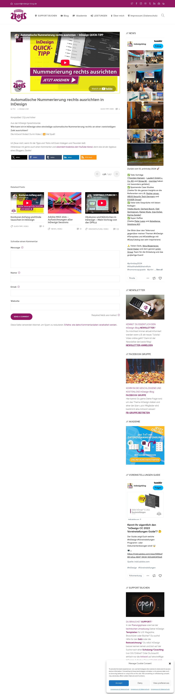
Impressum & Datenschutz (120, 689)
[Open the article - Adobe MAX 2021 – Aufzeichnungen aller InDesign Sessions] (64, 203)
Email (14, 287)
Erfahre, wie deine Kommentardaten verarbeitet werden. (90, 325)
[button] (170, 663)
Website (15, 301)
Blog (66, 16)
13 (117, 229)
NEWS (53, 229)
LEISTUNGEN (100, 16)
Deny (140, 683)
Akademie (81, 16)
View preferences (161, 683)
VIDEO (111, 109)
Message (16, 247)
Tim (14, 109)
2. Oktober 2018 (23, 109)
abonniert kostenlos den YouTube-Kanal (74, 147)
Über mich (118, 16)
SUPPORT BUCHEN (47, 16)
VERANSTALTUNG (95, 229)
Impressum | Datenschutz (144, 16)
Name (14, 273)
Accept (119, 683)
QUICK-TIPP (105, 109)
